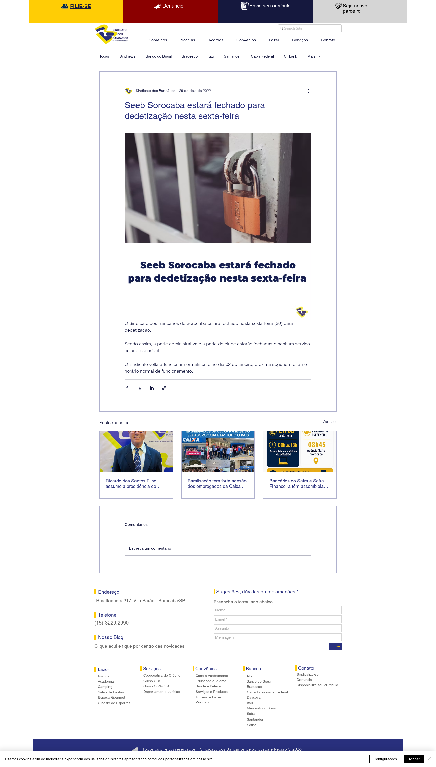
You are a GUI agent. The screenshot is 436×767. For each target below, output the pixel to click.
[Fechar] (430, 759)
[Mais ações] (308, 91)
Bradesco (190, 56)
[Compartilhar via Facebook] (127, 388)
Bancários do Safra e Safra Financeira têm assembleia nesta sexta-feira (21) (296, 483)
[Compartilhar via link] (164, 388)
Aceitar (414, 758)
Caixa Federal (262, 56)
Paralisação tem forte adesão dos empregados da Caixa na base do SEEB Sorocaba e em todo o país (217, 483)
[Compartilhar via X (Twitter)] (139, 388)
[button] (274, 38)
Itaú (211, 56)
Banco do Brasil (159, 56)
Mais (311, 56)
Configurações (385, 758)
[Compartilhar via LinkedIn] (151, 388)
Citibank (290, 56)
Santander (232, 56)
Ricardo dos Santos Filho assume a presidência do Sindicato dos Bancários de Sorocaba (133, 483)
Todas (104, 56)
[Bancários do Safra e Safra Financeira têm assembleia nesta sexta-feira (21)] (299, 451)
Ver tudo (330, 421)
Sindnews (127, 56)
